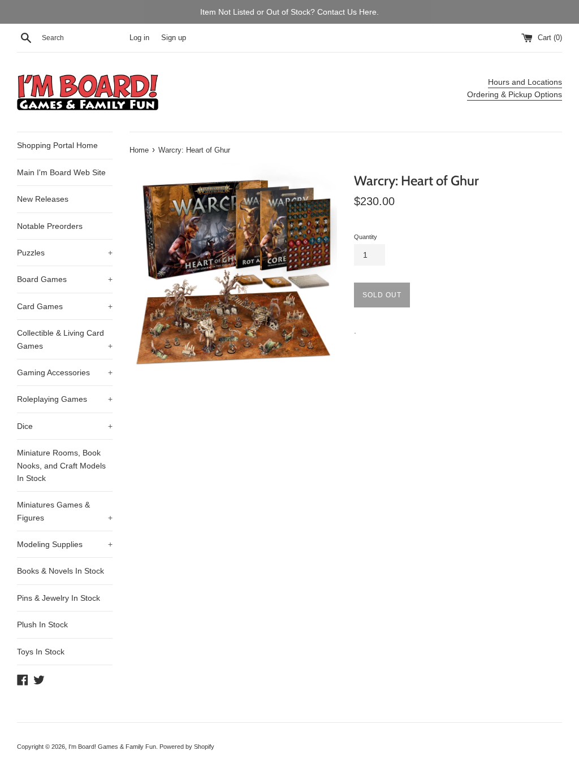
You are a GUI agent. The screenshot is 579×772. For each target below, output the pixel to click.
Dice (65, 426)
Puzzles (65, 252)
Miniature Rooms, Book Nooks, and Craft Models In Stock (61, 465)
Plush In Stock (42, 624)
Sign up (173, 38)
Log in (139, 38)
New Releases (42, 198)
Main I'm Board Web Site (61, 172)
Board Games (65, 279)
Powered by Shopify (186, 746)
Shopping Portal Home (57, 145)
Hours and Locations (525, 81)
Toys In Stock (40, 651)
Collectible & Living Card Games (65, 339)
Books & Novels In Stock (60, 570)
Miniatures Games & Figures (65, 511)
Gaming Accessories (65, 372)
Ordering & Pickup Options (514, 94)
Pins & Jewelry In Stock (58, 597)
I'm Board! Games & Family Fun (112, 746)
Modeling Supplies (65, 544)
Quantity (365, 236)
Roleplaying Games (65, 399)
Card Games (65, 306)
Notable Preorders (50, 226)
